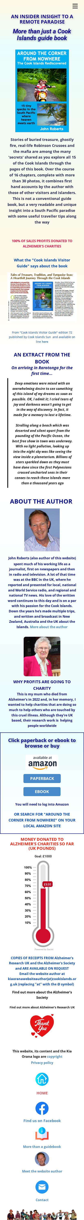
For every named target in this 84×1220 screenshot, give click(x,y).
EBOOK (42, 791)
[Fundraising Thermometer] (44, 949)
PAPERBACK (42, 778)
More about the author (48, 627)
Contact (42, 1200)
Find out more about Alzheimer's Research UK (42, 1007)
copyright (54, 1056)
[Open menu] (75, 6)
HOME (42, 1093)
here (45, 342)
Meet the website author (42, 1171)
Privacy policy (42, 1062)
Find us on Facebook (42, 1120)
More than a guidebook (42, 1146)
